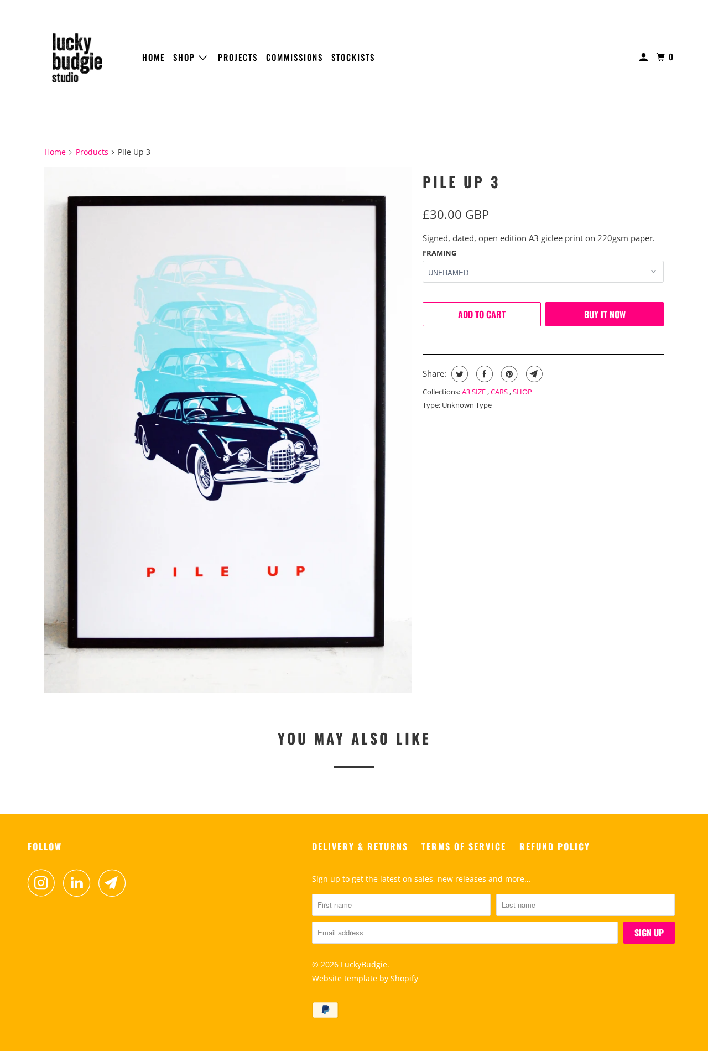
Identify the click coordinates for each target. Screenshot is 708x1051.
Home (55, 152)
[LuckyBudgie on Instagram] (44, 883)
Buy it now (605, 314)
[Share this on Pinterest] (508, 374)
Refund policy (554, 846)
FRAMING (439, 253)
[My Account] (645, 57)
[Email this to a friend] (533, 374)
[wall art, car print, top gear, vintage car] (228, 430)
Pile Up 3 (461, 181)
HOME (153, 57)
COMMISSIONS (294, 57)
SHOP (186, 57)
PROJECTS (238, 57)
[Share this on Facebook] (483, 374)
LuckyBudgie (364, 964)
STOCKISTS (353, 57)
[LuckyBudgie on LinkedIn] (79, 883)
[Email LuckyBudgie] (115, 883)
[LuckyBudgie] (77, 57)
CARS (500, 392)
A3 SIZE (474, 392)
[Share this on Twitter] (458, 374)
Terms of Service (463, 846)
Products (92, 152)
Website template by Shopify (365, 978)
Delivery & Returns (360, 846)
